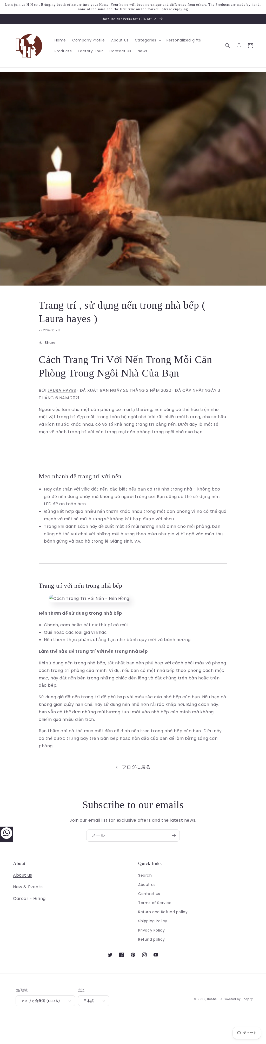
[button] (147, 40)
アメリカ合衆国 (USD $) (40, 1000)
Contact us (149, 893)
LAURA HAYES (62, 390)
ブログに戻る (136, 767)
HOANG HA (215, 999)
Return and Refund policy (163, 911)
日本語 (88, 1000)
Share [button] (50, 342)
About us (22, 875)
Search (145, 875)
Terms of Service (155, 902)
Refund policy (151, 939)
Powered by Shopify (238, 999)
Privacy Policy (151, 930)
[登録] (173, 835)
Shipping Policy (152, 921)
